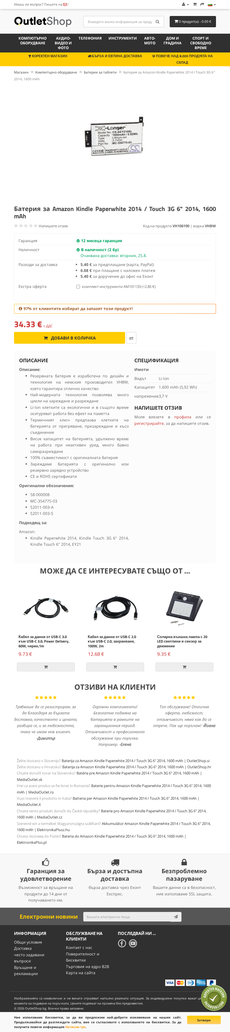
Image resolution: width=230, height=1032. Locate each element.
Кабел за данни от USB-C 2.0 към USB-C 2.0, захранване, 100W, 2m (112, 641)
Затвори (204, 1020)
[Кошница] (195, 4)
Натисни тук (75, 1027)
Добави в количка (73, 338)
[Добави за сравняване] (131, 338)
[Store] (212, 4)
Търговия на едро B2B (87, 966)
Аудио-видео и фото (63, 43)
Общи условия (28, 942)
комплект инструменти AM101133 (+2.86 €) (119, 286)
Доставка (23, 948)
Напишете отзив (53, 225)
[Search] (157, 21)
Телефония (90, 38)
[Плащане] (202, 4)
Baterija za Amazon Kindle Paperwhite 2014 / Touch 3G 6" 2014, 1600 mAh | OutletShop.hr (136, 766)
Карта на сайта (80, 972)
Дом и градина (172, 40)
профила (182, 416)
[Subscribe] (175, 916)
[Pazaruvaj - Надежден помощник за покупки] (214, 998)
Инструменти (123, 38)
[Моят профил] (185, 4)
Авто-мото (149, 40)
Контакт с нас (79, 947)
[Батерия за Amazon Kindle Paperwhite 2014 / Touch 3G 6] (115, 142)
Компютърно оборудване (33, 40)
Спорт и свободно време (200, 43)
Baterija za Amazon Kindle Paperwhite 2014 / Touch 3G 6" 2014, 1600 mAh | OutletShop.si (136, 760)
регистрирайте (149, 423)
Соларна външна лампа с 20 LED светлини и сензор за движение (182, 641)
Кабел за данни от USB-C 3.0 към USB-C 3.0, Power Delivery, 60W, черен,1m (44, 641)
